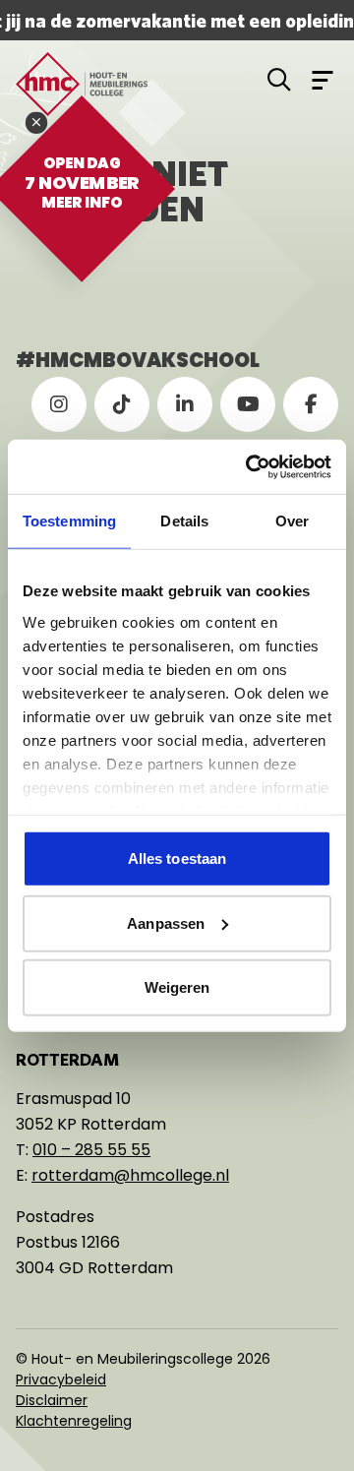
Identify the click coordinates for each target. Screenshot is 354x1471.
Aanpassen (166, 922)
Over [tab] (292, 521)
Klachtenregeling (74, 1421)
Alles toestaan (177, 858)
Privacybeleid (61, 1379)
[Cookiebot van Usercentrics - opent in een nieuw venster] (249, 466)
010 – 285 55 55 (91, 1149)
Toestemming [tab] (69, 521)
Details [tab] (184, 521)
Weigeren (177, 987)
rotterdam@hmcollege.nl (130, 1175)
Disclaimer (52, 1400)
